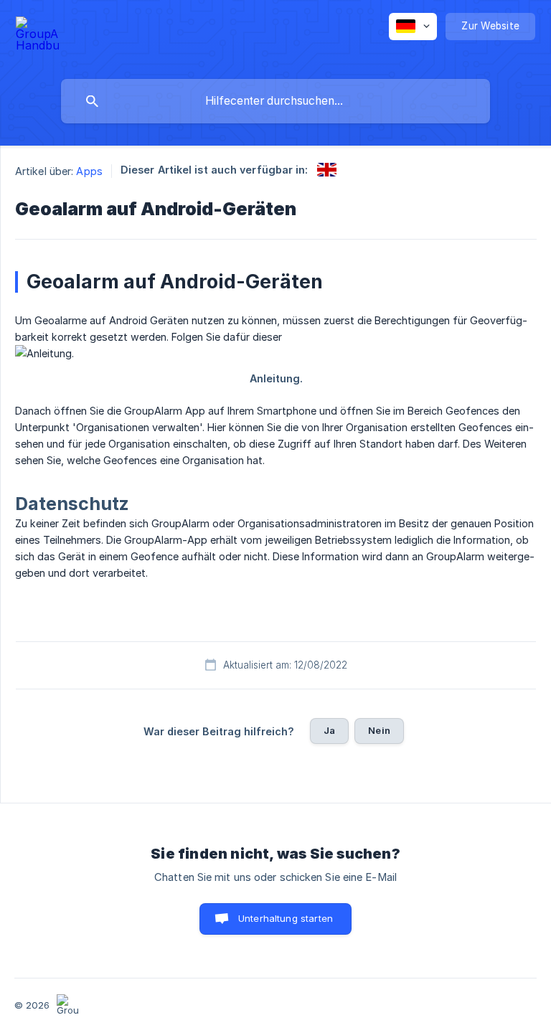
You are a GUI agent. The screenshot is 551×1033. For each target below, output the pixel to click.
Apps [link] (89, 171)
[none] (37, 36)
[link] (326, 169)
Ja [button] (329, 730)
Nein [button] (379, 730)
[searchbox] (275, 101)
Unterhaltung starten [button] (285, 918)
